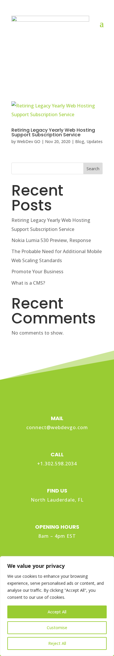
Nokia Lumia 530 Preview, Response (51, 240)
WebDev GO (28, 141)
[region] (57, 606)
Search (93, 168)
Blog (79, 141)
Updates (95, 141)
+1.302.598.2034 (57, 463)
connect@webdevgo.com (57, 427)
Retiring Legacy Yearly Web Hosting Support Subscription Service (53, 132)
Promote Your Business (37, 271)
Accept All (57, 612)
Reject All (57, 643)
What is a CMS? (28, 283)
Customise (57, 627)
